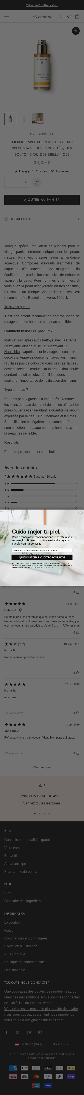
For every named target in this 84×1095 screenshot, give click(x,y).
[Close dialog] (80, 513)
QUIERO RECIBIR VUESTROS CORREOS (42, 557)
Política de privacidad (47, 567)
